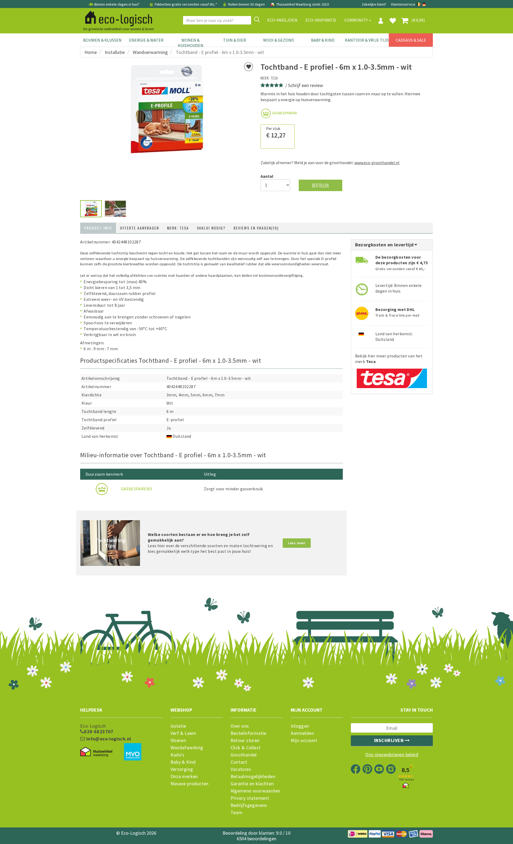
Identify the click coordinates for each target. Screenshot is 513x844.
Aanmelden (302, 733)
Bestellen (320, 185)
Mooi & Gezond (278, 40)
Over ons (240, 726)
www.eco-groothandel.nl (376, 162)
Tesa (274, 78)
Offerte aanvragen (139, 228)
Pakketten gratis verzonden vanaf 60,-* (186, 4)
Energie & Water (146, 40)
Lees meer (297, 543)
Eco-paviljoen (282, 20)
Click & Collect (246, 748)
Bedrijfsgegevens (249, 805)
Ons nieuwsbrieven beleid (391, 755)
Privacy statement (250, 798)
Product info (98, 228)
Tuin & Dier (234, 40)
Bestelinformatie (248, 733)
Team (237, 812)
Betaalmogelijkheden (253, 776)
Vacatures (241, 769)
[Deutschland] (424, 4)
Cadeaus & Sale (411, 40)
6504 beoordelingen (256, 838)
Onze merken (184, 776)
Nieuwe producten (189, 784)
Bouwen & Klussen (102, 40)
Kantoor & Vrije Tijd (367, 40)
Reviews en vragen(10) (256, 228)
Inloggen (300, 726)
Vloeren (178, 740)
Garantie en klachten (252, 784)
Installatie (115, 52)
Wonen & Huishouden (190, 42)
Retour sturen (245, 740)
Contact (239, 762)
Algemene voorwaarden (255, 791)
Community (356, 20)
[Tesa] (392, 376)
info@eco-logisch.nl (108, 739)
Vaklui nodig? (211, 228)
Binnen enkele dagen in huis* (117, 4)
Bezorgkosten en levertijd (385, 245)
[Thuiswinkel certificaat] (96, 752)
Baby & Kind (323, 40)
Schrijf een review (305, 85)
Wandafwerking (186, 748)
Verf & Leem (183, 733)
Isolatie (178, 726)
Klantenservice (403, 4)
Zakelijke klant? (374, 4)
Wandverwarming (150, 52)
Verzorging (181, 769)
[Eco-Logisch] (116, 17)
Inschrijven (389, 740)
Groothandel (244, 755)
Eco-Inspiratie (320, 20)
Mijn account (304, 740)
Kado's (177, 755)
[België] (419, 4)
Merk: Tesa (178, 228)
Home (90, 52)
